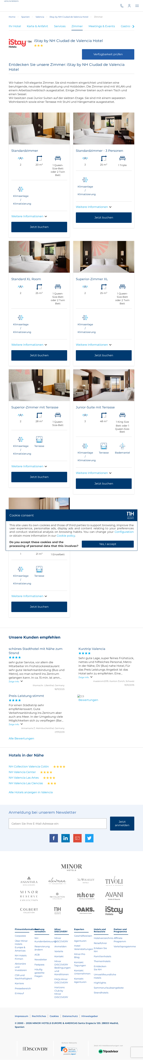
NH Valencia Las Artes (24, 777)
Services (60, 26)
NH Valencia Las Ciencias (26, 783)
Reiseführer (100, 943)
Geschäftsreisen (83, 935)
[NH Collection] (57, 896)
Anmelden (60, 946)
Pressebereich (23, 988)
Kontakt (58, 956)
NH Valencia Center (22, 772)
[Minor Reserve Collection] (29, 896)
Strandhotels (101, 992)
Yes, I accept (107, 544)
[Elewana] (57, 881)
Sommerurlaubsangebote (109, 987)
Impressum (21, 1016)
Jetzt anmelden (122, 823)
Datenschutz (70, 1016)
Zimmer (77, 26)
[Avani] (114, 896)
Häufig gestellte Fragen (39, 972)
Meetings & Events (102, 26)
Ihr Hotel (15, 26)
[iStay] (114, 911)
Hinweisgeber (89, 1016)
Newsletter (41, 959)
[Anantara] (29, 881)
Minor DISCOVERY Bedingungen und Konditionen (62, 967)
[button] (69, 1051)
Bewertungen (88, 700)
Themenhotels (102, 961)
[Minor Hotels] (71, 868)
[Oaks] (85, 911)
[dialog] (71, 530)
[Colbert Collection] (29, 911)
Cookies (54, 1016)
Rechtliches (39, 1016)
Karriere (19, 983)
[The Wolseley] (85, 881)
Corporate (20, 935)
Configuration (124, 531)
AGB (37, 954)
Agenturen (80, 940)
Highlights (100, 982)
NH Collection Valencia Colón (29, 766)
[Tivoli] (114, 881)
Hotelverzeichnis (103, 938)
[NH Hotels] (57, 911)
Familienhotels (102, 956)
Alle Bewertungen (21, 738)
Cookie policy (66, 535)
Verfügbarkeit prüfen (108, 54)
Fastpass (39, 964)
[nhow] (85, 896)
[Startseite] (12, 5)
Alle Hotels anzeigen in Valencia (31, 792)
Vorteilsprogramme (125, 946)
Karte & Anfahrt (37, 26)
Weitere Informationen (27, 216)
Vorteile (58, 951)
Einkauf (19, 993)
